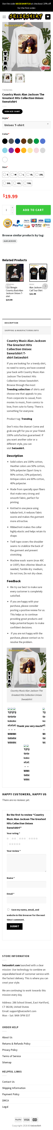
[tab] (26, 323)
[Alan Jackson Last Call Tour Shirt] (38, 272)
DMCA (5, 1100)
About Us (7, 1037)
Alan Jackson (10, 241)
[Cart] (48, 17)
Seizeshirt (18, 448)
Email (10, 893)
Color (5, 133)
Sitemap (6, 1062)
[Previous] (7, 47)
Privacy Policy (9, 1050)
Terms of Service (11, 1056)
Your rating (13, 833)
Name (11, 877)
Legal (5, 1106)
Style (5, 118)
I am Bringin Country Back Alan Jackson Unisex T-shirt (14, 292)
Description (11, 322)
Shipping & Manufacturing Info (22, 330)
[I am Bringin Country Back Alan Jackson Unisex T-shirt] (14, 272)
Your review (14, 850)
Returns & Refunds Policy (16, 1043)
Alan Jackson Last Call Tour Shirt (37, 289)
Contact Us (8, 1081)
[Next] (46, 47)
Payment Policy (10, 1094)
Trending (26, 418)
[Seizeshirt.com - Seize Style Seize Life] (25, 17)
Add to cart (33, 210)
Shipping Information (13, 1088)
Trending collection (18, 389)
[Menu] (4, 17)
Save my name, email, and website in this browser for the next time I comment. (26, 914)
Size (5, 167)
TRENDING (7, 90)
